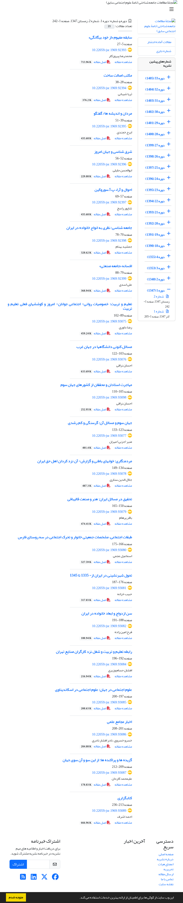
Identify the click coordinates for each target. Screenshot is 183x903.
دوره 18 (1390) (155, 246)
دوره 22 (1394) (155, 201)
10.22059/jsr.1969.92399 (109, 278)
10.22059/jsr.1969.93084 (109, 664)
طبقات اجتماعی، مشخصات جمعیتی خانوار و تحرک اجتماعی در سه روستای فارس (75, 537)
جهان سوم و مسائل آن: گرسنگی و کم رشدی (100, 422)
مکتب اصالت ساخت (118, 75)
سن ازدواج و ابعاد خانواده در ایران (106, 613)
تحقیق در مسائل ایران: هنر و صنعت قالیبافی (99, 499)
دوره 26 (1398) (155, 156)
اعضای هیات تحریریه (165, 866)
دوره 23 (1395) (155, 190)
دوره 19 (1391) (155, 234)
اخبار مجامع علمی (119, 721)
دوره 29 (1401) (155, 123)
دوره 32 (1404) (155, 89)
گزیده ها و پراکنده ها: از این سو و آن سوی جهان (97, 760)
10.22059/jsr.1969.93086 (109, 734)
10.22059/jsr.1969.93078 (109, 474)
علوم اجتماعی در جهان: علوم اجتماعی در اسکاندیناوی (93, 689)
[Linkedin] (34, 878)
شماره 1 (159, 311)
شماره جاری (163, 51)
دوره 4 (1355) (156, 257)
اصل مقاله (94, 62)
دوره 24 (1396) (155, 179)
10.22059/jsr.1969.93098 (109, 397)
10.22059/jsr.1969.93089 (109, 810)
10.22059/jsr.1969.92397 (109, 202)
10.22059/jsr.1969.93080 (109, 550)
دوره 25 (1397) (155, 167)
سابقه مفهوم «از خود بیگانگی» (110, 37)
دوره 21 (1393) (155, 212)
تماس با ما (167, 879)
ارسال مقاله (165, 874)
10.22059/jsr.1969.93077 (109, 435)
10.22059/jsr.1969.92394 (109, 88)
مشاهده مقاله (123, 62)
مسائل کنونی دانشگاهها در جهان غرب (104, 346)
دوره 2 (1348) (156, 279)
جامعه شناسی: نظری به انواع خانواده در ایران (99, 227)
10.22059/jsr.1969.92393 (109, 50)
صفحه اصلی (166, 854)
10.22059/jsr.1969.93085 (109, 702)
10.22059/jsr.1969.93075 (109, 321)
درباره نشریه (165, 859)
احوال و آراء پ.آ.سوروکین (113, 189)
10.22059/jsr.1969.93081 (109, 588)
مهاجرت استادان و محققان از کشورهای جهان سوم (96, 384)
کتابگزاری (124, 798)
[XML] (49, 21)
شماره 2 (159, 296)
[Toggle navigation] (93, 9)
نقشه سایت (166, 884)
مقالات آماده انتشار (159, 42)
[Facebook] (55, 878)
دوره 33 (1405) (155, 78)
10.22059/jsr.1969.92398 (109, 240)
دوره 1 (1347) (156, 290)
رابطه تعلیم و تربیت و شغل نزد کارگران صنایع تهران (94, 651)
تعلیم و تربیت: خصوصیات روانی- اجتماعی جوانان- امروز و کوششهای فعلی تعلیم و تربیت (70, 306)
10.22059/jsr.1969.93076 (109, 359)
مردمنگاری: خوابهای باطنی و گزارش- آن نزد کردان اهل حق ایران (84, 461)
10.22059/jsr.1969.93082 (109, 626)
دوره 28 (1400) (155, 134)
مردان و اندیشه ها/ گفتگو (113, 113)
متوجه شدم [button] (16, 897)
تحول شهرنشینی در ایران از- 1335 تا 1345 (101, 575)
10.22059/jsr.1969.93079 (109, 512)
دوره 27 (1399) (155, 145)
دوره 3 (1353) (156, 268)
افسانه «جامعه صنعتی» (115, 265)
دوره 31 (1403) (155, 100)
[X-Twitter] (44, 878)
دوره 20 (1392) (155, 223)
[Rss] (23, 878)
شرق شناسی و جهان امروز (113, 151)
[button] (78, 898)
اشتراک (18, 864)
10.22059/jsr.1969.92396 (109, 164)
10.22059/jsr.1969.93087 (109, 772)
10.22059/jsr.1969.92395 (109, 126)
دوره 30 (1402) (155, 112)
